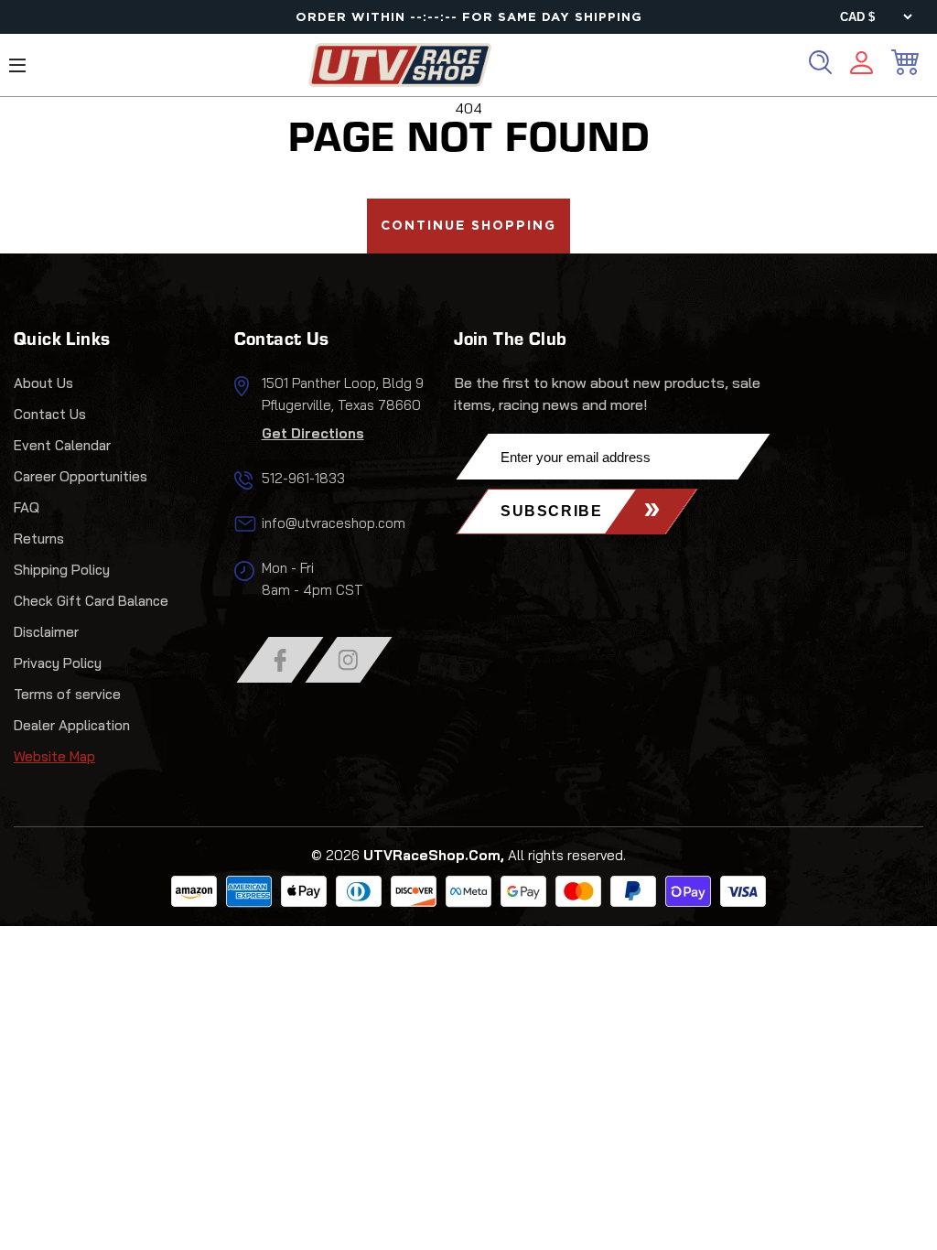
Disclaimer (46, 632)
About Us (43, 383)
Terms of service (67, 694)
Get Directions (313, 433)
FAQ (26, 507)
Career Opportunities (80, 476)
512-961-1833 (303, 478)
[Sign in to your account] (861, 65)
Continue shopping (468, 226)
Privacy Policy (58, 663)
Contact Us (50, 414)
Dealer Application (72, 725)
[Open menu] (17, 65)
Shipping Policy (62, 569)
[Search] (820, 62)
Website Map (54, 756)
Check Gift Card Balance (91, 600)
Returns (39, 538)
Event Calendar (62, 445)
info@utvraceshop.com (333, 523)
